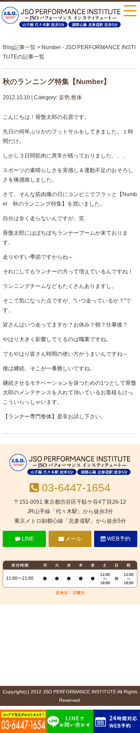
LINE (27, 539)
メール (73, 539)
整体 (76, 97)
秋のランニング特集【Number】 (56, 81)
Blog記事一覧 (19, 47)
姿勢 (64, 97)
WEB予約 (118, 539)
